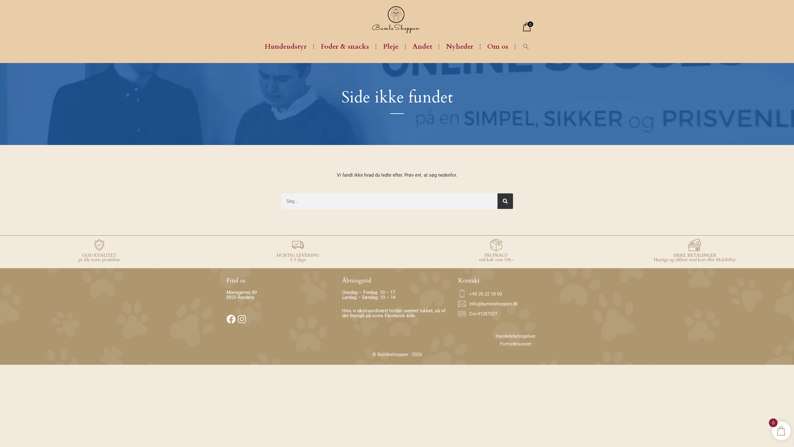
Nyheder (459, 46)
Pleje (391, 46)
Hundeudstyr (286, 46)
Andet (422, 46)
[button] (526, 46)
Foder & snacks (345, 46)
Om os (497, 46)
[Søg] (505, 201)
